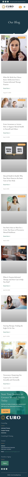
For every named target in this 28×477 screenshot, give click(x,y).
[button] (24, 7)
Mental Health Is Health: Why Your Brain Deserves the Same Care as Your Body (13, 178)
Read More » (6, 88)
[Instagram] (8, 1)
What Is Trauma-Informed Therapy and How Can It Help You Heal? (13, 279)
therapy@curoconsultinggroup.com (12, 451)
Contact (3, 441)
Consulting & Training (7, 436)
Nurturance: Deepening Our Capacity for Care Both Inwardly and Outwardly (12, 377)
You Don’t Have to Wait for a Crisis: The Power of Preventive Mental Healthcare (13, 230)
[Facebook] (3, 1)
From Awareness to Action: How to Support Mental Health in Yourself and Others (13, 126)
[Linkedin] (5, 1)
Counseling (4, 423)
